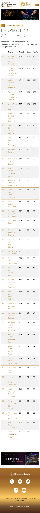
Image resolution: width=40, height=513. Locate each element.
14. (3, 201)
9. (2, 149)
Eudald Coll (12, 220)
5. (2, 104)
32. (3, 389)
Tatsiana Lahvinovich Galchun (12, 97)
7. (2, 125)
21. (3, 267)
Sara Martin (12, 235)
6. (2, 113)
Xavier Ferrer (12, 367)
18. (3, 239)
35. (3, 422)
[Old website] (20, 458)
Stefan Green (12, 159)
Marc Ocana (12, 313)
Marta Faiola (12, 154)
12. (3, 180)
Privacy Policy (31, 499)
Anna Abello (12, 254)
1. (2, 56)
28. (3, 346)
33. (3, 401)
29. (3, 358)
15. (3, 211)
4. (2, 92)
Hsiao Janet (12, 263)
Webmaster (20, 501)
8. (2, 137)
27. (3, 334)
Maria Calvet (12, 418)
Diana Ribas (12, 363)
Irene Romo (12, 207)
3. (2, 80)
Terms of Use (21, 499)
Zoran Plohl (12, 92)
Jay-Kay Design (25, 506)
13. (3, 189)
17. (3, 230)
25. (3, 313)
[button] (20, 25)
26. (3, 322)
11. (3, 168)
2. (2, 68)
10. (3, 159)
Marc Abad (12, 251)
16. (3, 220)
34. (3, 413)
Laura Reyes (12, 427)
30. (3, 367)
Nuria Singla (12, 185)
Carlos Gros (12, 303)
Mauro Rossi (12, 104)
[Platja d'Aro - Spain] (20, 14)
